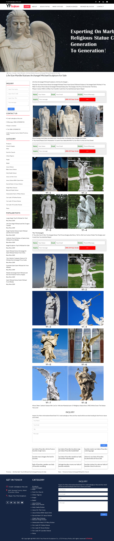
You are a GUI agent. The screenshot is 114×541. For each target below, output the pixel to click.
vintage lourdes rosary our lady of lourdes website (69, 465)
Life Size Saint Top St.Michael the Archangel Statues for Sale (29, 472)
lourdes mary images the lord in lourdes (43, 457)
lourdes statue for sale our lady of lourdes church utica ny (95, 465)
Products (8, 143)
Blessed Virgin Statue (12, 190)
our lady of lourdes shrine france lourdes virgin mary (43, 450)
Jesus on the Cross (11, 176)
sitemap (89, 538)
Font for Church (10, 152)
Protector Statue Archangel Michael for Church (76, 472)
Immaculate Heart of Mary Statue (15, 194)
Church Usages (10, 146)
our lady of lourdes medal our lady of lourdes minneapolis (69, 457)
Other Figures (10, 156)
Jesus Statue (10, 167)
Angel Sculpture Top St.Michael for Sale (17, 245)
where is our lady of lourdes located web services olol (93, 457)
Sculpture (12, 6)
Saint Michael (21, 73)
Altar (7, 148)
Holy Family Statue (11, 173)
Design (14, 73)
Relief (7, 163)
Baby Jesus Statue (11, 169)
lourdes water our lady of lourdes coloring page (95, 450)
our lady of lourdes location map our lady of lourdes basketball (69, 450)
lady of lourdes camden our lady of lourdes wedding (43, 465)
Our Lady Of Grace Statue (13, 201)
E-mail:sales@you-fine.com (13, 1)
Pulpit (8, 159)
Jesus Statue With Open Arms (14, 180)
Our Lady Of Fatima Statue (13, 197)
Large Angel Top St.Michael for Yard (17, 218)
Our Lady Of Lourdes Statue (14, 204)
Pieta (7, 208)
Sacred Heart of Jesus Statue (14, 184)
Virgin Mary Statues (11, 187)
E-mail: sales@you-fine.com (14, 118)
